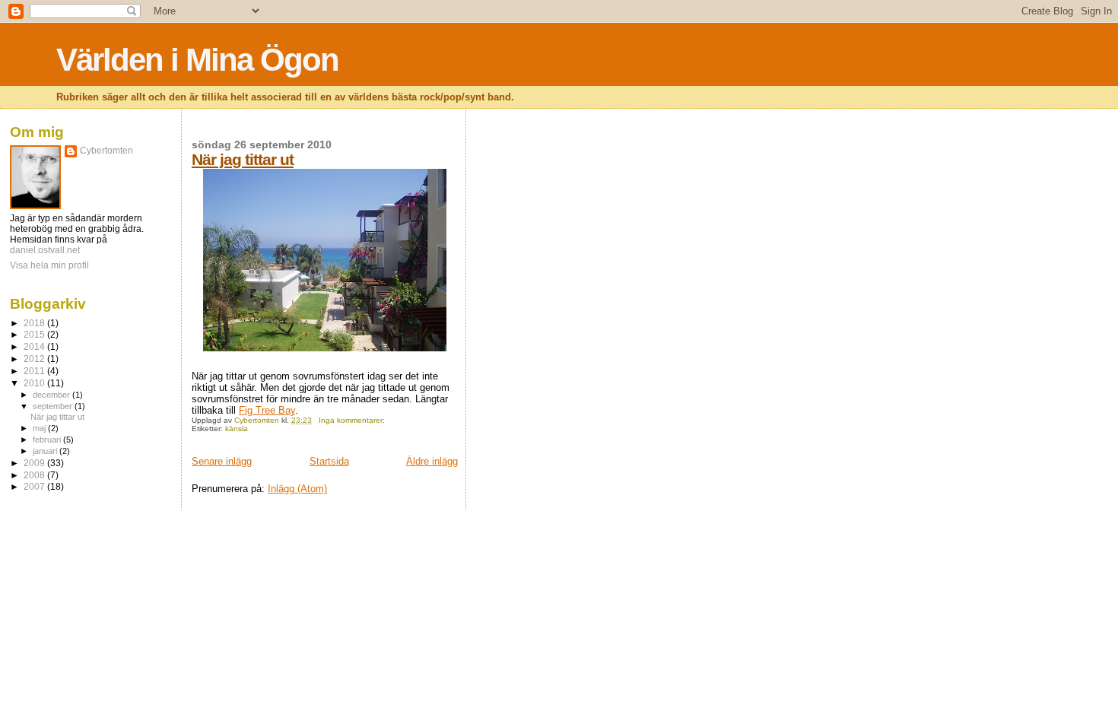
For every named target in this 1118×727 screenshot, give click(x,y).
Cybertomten (106, 150)
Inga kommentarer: (353, 420)
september (54, 406)
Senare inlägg (222, 461)
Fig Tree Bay (267, 410)
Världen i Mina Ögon (197, 60)
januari (46, 451)
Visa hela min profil (49, 265)
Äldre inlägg (432, 461)
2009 (35, 463)
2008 (35, 475)
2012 (35, 359)
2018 (35, 323)
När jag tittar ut (243, 159)
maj (40, 428)
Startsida (329, 461)
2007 (35, 486)
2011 (35, 371)
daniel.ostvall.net (45, 250)
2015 (35, 334)
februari (48, 439)
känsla (236, 428)
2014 (35, 346)
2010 (35, 383)
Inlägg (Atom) (297, 488)
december (52, 394)
